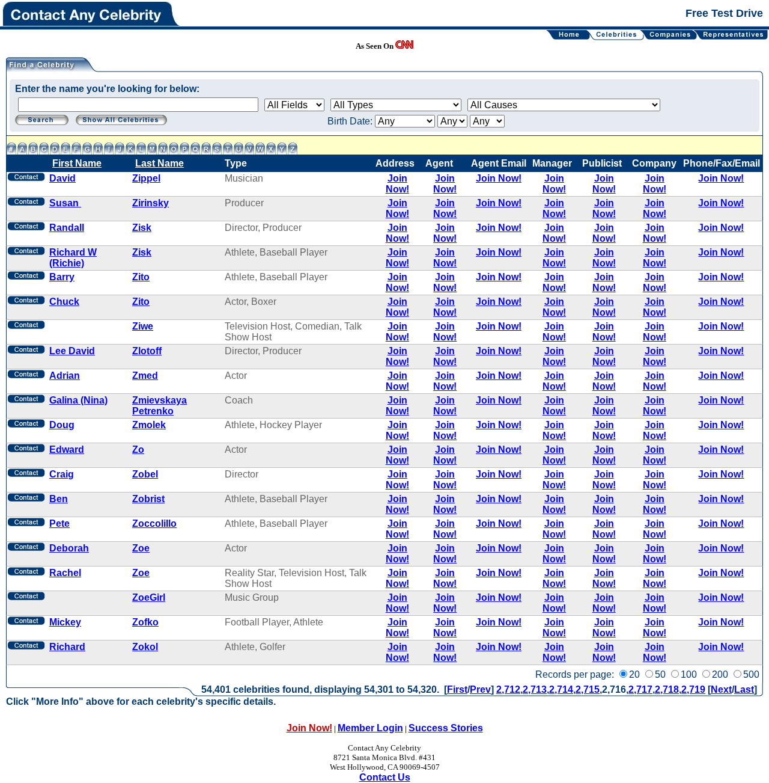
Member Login (370, 728)
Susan (65, 203)
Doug (61, 425)
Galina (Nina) (78, 400)
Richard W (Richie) (73, 257)
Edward (66, 449)
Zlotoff (147, 351)
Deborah (69, 548)
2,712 (508, 689)
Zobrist (148, 499)
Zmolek (149, 425)
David (62, 178)
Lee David (72, 351)
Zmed (145, 375)
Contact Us (384, 777)
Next (721, 689)
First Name (77, 163)
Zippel (146, 178)
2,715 (588, 689)
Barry (61, 277)
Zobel (145, 474)
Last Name (159, 163)
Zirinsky (150, 203)
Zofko (145, 622)
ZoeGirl (148, 597)
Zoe (141, 548)
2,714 (561, 689)
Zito (141, 277)
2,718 (667, 689)
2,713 (535, 689)
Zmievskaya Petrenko (159, 405)
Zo (138, 449)
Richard (67, 647)
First (457, 689)
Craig (61, 474)
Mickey (65, 622)
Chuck (64, 301)
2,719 (693, 689)
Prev (480, 689)
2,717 (640, 689)
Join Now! (397, 183)
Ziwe (142, 326)
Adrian (64, 375)
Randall (66, 228)
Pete (59, 523)
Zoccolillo (154, 523)
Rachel (65, 573)
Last (744, 689)
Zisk (141, 228)
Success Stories (446, 728)
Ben (58, 499)
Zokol (145, 647)
